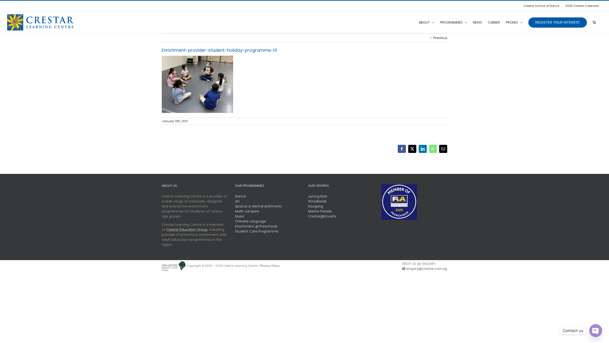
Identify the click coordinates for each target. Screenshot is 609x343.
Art (237, 201)
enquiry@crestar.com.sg (426, 268)
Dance (240, 196)
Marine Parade (320, 211)
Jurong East (317, 196)
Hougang (315, 206)
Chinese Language (250, 221)
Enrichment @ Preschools (256, 226)
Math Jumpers (247, 211)
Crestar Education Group (186, 229)
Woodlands (317, 201)
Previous (440, 37)
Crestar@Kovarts (322, 216)
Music (240, 216)
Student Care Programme (256, 231)
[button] (594, 22)
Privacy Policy (270, 266)
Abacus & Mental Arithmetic (258, 206)
